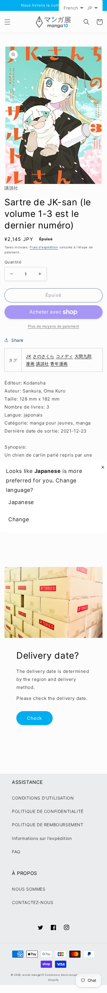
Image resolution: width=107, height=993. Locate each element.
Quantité (12, 262)
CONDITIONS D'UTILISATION (43, 797)
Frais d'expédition (44, 247)
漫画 (30, 363)
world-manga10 (33, 974)
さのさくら (43, 356)
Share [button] (17, 340)
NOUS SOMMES (28, 889)
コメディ (64, 356)
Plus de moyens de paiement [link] (53, 326)
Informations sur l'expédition (42, 838)
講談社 (42, 363)
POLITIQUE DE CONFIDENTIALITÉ (48, 811)
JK (28, 356)
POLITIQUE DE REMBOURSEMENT (48, 824)
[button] (7, 21)
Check (34, 718)
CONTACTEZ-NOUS (32, 902)
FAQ (16, 851)
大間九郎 (83, 356)
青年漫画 (58, 363)
